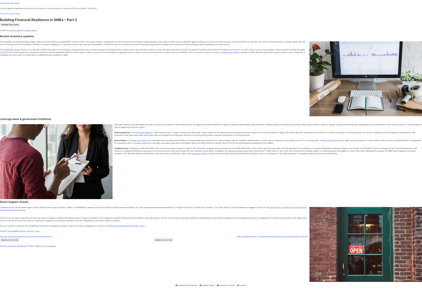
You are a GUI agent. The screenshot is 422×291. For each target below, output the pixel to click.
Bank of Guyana (330, 140)
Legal (17, 14)
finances (22, 231)
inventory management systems (226, 52)
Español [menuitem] (243, 285)
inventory (30, 231)
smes (37, 231)
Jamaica (318, 148)
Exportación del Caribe (9, 3)
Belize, (282, 132)
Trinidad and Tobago (138, 140)
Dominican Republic (144, 132)
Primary (3, 14)
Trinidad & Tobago (235, 151)
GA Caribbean (50, 246)
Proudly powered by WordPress (13, 246)
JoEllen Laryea (30, 30)
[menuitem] (186, 285)
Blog (10, 231)
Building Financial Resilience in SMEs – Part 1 (126, 226)
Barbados (135, 148)
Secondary (10, 14)
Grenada (137, 143)
